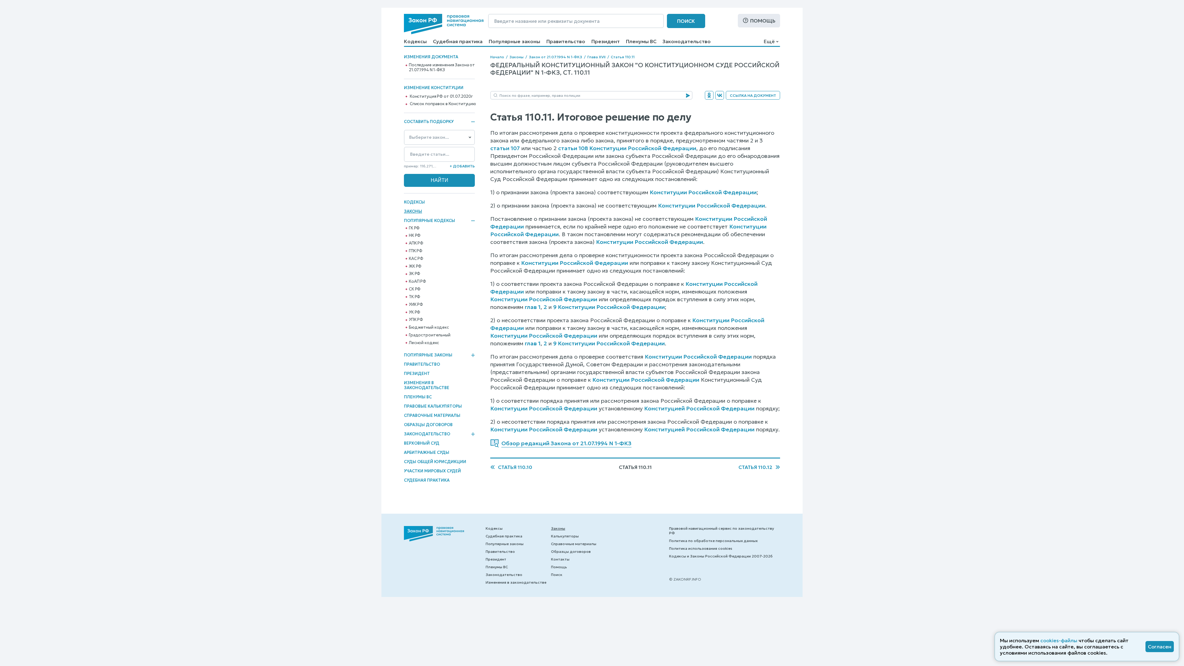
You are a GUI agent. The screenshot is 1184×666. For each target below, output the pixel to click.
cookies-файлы (1058, 640)
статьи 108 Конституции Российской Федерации (627, 148)
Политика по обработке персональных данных (713, 540)
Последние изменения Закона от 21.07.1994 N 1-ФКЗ (442, 67)
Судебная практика (458, 41)
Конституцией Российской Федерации (699, 408)
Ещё (769, 41)
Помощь (762, 21)
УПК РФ (416, 319)
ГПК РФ (415, 251)
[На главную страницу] (443, 24)
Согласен (1159, 646)
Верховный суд (421, 443)
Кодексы (415, 41)
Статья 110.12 (755, 467)
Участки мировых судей (432, 471)
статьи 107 (505, 148)
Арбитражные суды (426, 452)
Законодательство (687, 41)
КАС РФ (416, 258)
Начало (497, 57)
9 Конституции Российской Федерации (609, 306)
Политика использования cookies (700, 548)
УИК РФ (416, 304)
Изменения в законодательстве (426, 385)
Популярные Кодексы (429, 220)
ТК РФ (414, 296)
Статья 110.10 (515, 467)
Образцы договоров (428, 424)
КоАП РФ (417, 281)
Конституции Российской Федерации (703, 192)
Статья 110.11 (623, 57)
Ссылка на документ (753, 95)
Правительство (565, 41)
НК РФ (415, 235)
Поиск (686, 21)
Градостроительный (429, 335)
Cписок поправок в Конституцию (443, 103)
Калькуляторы (565, 536)
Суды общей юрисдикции (435, 461)
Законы (413, 211)
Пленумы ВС (641, 41)
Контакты (560, 559)
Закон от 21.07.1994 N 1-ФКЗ (555, 57)
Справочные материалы (432, 415)
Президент (605, 41)
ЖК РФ (415, 266)
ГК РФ (414, 228)
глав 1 (533, 306)
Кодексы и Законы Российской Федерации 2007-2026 (721, 556)
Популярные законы (514, 41)
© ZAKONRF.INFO (685, 579)
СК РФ (415, 289)
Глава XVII (596, 57)
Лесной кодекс (424, 342)
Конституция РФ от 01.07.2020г (441, 96)
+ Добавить (462, 166)
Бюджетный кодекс (429, 327)
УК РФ (414, 312)
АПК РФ (416, 243)
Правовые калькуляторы (433, 406)
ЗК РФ (414, 273)
